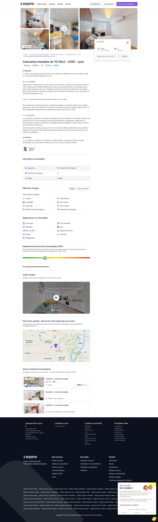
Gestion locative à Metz (106, 502)
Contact (68, 4)
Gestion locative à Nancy (81, 508)
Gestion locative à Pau (46, 505)
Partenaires (113, 460)
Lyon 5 (79, 54)
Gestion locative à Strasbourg (48, 495)
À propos (52, 4)
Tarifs (54, 477)
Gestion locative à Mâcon (51, 498)
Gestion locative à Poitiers (84, 498)
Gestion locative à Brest (30, 495)
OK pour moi (150, 512)
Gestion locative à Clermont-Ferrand (34, 502)
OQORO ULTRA (57, 474)
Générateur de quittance (88, 467)
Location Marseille (119, 430)
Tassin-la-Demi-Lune (90, 438)
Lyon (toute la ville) (70, 54)
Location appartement (31, 428)
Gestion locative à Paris (30, 489)
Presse (111, 464)
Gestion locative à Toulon (98, 505)
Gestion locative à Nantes (31, 505)
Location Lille (117, 432)
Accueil (25, 54)
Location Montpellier (119, 438)
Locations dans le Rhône (57, 54)
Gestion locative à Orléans (98, 508)
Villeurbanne (88, 426)
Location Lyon (118, 428)
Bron (86, 432)
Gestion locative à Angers (98, 492)
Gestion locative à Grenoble (85, 495)
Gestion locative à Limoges (82, 505)
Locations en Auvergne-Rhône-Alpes (39, 54)
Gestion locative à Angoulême (49, 492)
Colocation (28, 434)
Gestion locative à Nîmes (115, 492)
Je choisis (137, 512)
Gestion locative (57, 460)
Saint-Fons (87, 444)
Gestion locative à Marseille (54, 502)
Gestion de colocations (60, 464)
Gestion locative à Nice (65, 508)
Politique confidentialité (117, 474)
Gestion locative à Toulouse (95, 489)
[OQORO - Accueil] (27, 4)
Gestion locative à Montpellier (64, 505)
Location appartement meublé (33, 430)
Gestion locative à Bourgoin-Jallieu (105, 495)
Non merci (124, 512)
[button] (154, 519)
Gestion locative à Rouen (67, 498)
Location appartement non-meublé (34, 432)
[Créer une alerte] (127, 43)
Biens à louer (42, 4)
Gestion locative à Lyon (46, 489)
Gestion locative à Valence (90, 502)
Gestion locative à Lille (60, 489)
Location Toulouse (119, 434)
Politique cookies (115, 470)
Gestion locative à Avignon (31, 492)
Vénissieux (87, 428)
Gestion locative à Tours (82, 492)
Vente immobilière (58, 470)
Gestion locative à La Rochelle (114, 489)
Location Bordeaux (119, 436)
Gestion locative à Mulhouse (72, 502)
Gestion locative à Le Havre (101, 498)
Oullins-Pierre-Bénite (90, 434)
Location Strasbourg (119, 440)
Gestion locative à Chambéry (66, 495)
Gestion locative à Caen (67, 492)
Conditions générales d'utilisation (120, 480)
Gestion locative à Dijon (115, 505)
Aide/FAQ (83, 470)
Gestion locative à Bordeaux (77, 489)
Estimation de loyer (87, 460)
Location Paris (118, 426)
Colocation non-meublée (31, 438)
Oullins (86, 436)
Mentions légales (115, 477)
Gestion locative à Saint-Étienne (32, 498)
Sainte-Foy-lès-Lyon (90, 440)
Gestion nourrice (57, 467)
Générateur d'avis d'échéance (90, 464)
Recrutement (113, 467)
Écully (86, 442)
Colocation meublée (30, 436)
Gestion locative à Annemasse (116, 508)
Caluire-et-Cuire (89, 430)
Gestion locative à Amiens (49, 508)
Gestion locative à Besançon (31, 508)
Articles (60, 4)
